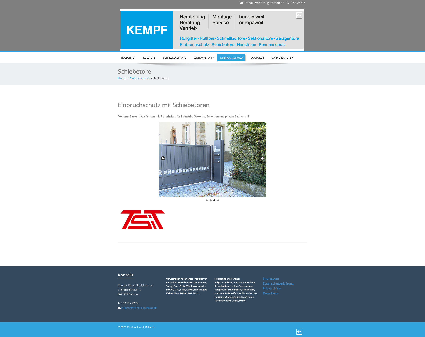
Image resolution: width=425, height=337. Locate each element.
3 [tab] (214, 200)
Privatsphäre (272, 288)
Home (122, 78)
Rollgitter (128, 57)
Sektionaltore (203, 57)
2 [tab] (211, 200)
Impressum (271, 278)
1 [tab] (207, 200)
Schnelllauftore (174, 57)
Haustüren (257, 57)
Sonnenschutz (281, 57)
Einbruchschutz (231, 57)
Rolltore (149, 57)
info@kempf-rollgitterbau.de (264, 3)
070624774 (298, 3)
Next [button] (261, 158)
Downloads (271, 293)
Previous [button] (163, 158)
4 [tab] (218, 200)
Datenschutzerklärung (278, 283)
